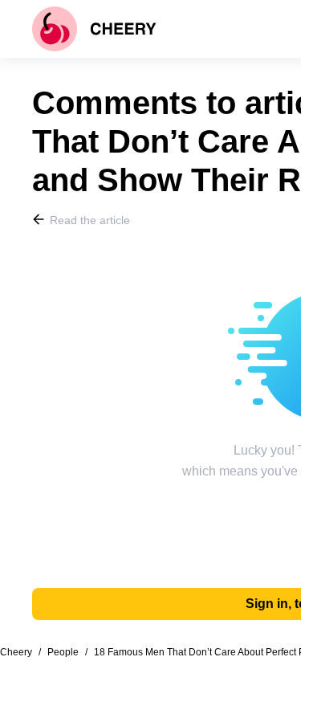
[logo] (94, 29)
